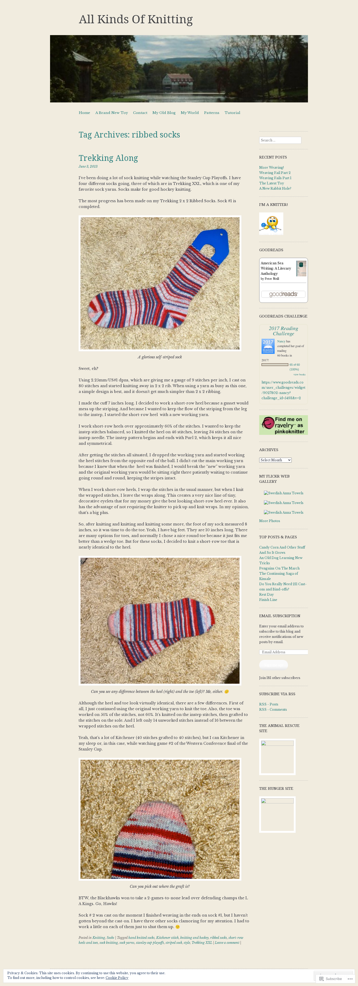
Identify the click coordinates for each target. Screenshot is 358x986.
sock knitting (109, 943)
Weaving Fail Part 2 (275, 173)
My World (190, 113)
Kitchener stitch (167, 938)
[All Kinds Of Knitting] (179, 68)
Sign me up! (273, 665)
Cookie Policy (117, 978)
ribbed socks (218, 938)
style (187, 943)
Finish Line (268, 600)
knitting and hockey (194, 938)
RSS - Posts (268, 704)
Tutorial (232, 113)
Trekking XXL (202, 943)
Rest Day (266, 594)
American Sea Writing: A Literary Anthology (276, 268)
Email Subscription (279, 615)
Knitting (99, 938)
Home (84, 113)
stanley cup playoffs (150, 943)
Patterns (211, 113)
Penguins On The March (279, 568)
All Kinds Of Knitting (136, 19)
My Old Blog (164, 113)
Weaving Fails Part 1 (275, 178)
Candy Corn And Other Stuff (282, 547)
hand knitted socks (141, 938)
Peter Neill (272, 279)
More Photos (269, 521)
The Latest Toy (271, 183)
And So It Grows (272, 553)
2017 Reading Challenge (283, 331)
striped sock (174, 943)
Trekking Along (108, 158)
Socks (110, 938)
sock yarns (127, 943)
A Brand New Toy (111, 113)
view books (300, 374)
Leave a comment (227, 943)
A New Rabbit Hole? (275, 188)
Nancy (281, 341)
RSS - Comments (273, 709)
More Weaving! (271, 167)
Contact (140, 113)
